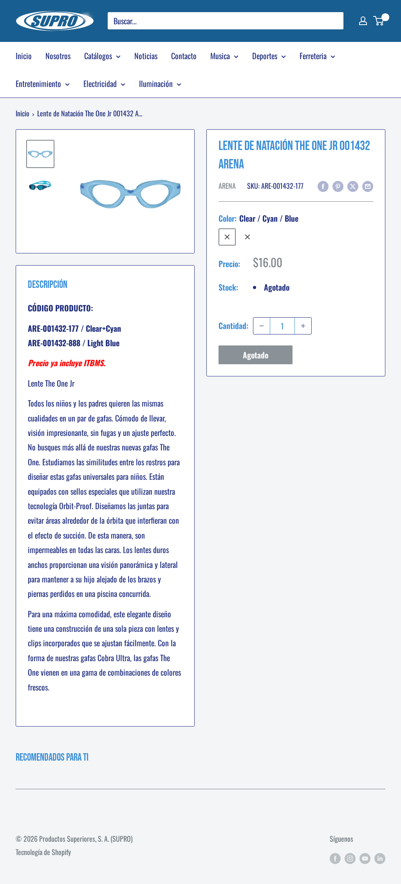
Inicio (24, 55)
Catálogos (98, 55)
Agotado (255, 355)
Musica (220, 55)
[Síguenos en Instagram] (350, 857)
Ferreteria (313, 55)
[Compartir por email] (367, 185)
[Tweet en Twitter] (352, 185)
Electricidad (100, 83)
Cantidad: (233, 325)
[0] (379, 20)
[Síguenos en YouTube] (364, 857)
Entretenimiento (38, 83)
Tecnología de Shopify (43, 852)
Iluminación (156, 83)
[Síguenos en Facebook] (335, 857)
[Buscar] (333, 20)
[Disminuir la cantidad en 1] (261, 326)
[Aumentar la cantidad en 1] (303, 326)
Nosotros (57, 55)
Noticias (145, 55)
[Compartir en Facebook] (323, 185)
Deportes (264, 55)
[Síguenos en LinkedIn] (379, 857)
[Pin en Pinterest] (337, 185)
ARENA (227, 186)
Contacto (184, 55)
